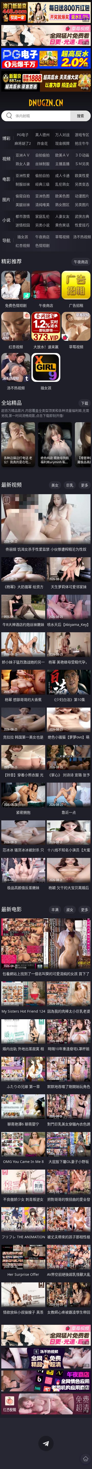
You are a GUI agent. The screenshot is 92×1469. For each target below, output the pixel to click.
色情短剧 (42, 245)
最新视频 (11, 484)
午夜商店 (42, 236)
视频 (6, 159)
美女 (55, 485)
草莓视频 (62, 236)
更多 (84, 485)
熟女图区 (62, 204)
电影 (6, 179)
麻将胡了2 (23, 143)
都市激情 (23, 216)
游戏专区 (82, 134)
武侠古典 (82, 216)
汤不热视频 (82, 236)
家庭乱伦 (42, 216)
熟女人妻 (23, 163)
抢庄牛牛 (82, 143)
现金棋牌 (62, 143)
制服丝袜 (23, 184)
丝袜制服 (42, 163)
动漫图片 (82, 195)
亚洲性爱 (23, 175)
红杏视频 (23, 245)
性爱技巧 (82, 225)
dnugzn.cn (46, 103)
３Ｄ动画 (82, 155)
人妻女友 (62, 216)
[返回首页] (85, 1459)
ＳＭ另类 (82, 163)
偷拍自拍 (42, 175)
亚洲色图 (42, 195)
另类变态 (82, 184)
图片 (6, 199)
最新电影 (11, 909)
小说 (6, 220)
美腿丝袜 (23, 204)
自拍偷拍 (42, 155)
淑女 (69, 909)
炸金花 (42, 143)
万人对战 (62, 134)
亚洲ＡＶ (23, 155)
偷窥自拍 (23, 195)
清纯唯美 (42, 204)
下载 (84, 403)
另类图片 (82, 204)
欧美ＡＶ (62, 155)
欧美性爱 (82, 175)
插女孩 (22, 236)
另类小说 (42, 225)
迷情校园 (23, 225)
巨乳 (69, 485)
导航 (6, 240)
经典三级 (42, 184)
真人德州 (42, 134)
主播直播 (62, 163)
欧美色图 (62, 195)
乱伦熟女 (62, 184)
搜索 (80, 115)
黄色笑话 (62, 225)
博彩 (6, 138)
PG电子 (23, 134)
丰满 (55, 909)
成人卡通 (62, 175)
